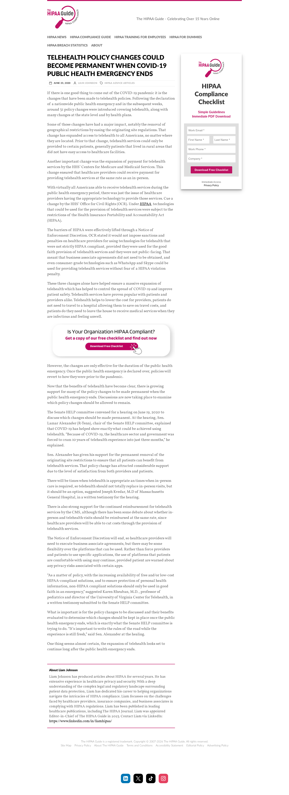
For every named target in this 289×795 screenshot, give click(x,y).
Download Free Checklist (211, 169)
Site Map (66, 745)
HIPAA (145, 204)
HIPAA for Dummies (185, 37)
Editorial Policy (195, 745)
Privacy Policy (211, 185)
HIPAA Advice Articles (120, 83)
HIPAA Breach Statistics (67, 45)
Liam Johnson (87, 83)
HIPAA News (56, 37)
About (96, 45)
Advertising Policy (217, 745)
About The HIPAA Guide (108, 745)
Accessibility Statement (169, 745)
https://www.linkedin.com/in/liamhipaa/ (80, 721)
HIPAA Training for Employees (140, 37)
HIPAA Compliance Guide (90, 37)
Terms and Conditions (140, 745)
